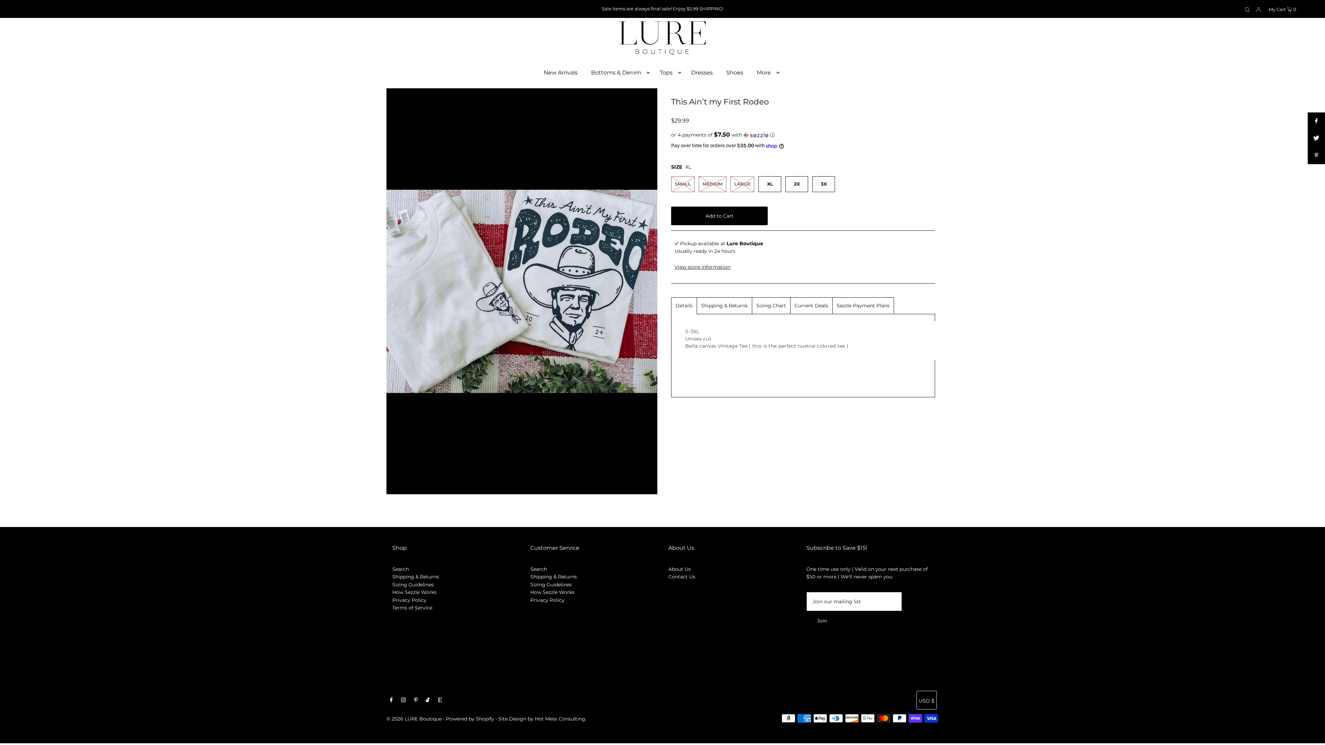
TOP (1313, 735)
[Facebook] (391, 700)
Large (742, 184)
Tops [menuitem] (666, 72)
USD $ (926, 701)
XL (770, 184)
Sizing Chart (771, 305)
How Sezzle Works (414, 592)
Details (684, 305)
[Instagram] (403, 700)
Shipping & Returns (724, 305)
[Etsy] (440, 700)
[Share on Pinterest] (1316, 155)
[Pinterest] (416, 700)
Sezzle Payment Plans (863, 305)
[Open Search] (1247, 9)
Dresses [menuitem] (702, 72)
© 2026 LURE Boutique (414, 719)
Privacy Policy (409, 600)
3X (824, 184)
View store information (702, 267)
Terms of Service (412, 608)
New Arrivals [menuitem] (561, 72)
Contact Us (681, 577)
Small (683, 184)
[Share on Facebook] (1316, 121)
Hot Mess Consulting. (560, 719)
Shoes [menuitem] (734, 72)
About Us (679, 569)
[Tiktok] (428, 700)
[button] (803, 134)
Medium (713, 184)
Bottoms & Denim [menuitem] (616, 72)
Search (400, 569)
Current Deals (811, 305)
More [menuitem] (764, 72)
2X (797, 184)
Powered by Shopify (470, 719)
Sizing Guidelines (413, 585)
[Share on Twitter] (1316, 138)
